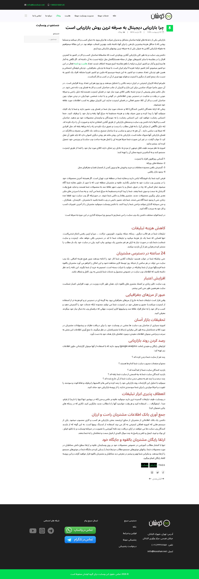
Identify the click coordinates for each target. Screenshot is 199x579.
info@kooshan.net (36, 5)
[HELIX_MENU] (26, 16)
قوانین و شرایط (129, 533)
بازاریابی (153, 465)
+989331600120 (57, 5)
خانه (114, 16)
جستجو (56, 33)
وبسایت (144, 465)
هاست (67, 16)
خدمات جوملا (103, 16)
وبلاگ (58, 16)
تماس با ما (36, 16)
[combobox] (41, 39)
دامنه (76, 63)
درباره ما (48, 16)
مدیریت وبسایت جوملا (84, 16)
